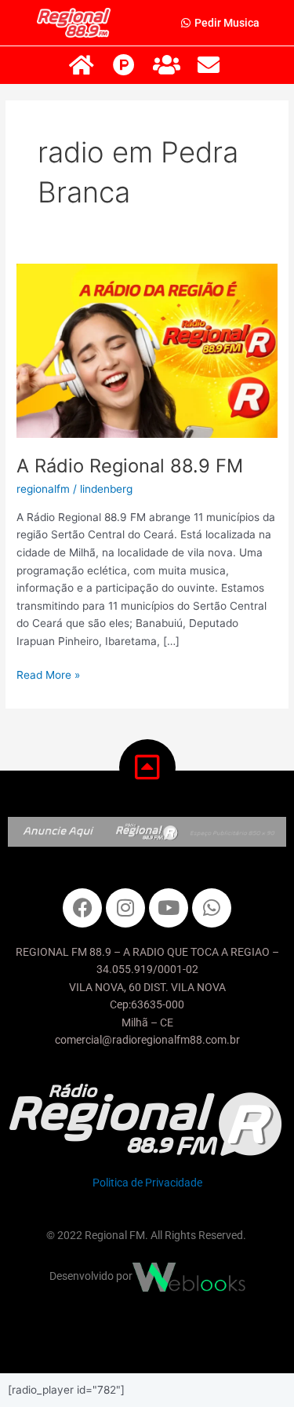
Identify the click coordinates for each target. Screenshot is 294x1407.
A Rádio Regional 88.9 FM (129, 465)
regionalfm (43, 489)
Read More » (48, 673)
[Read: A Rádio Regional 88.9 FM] (147, 350)
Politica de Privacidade (147, 1182)
